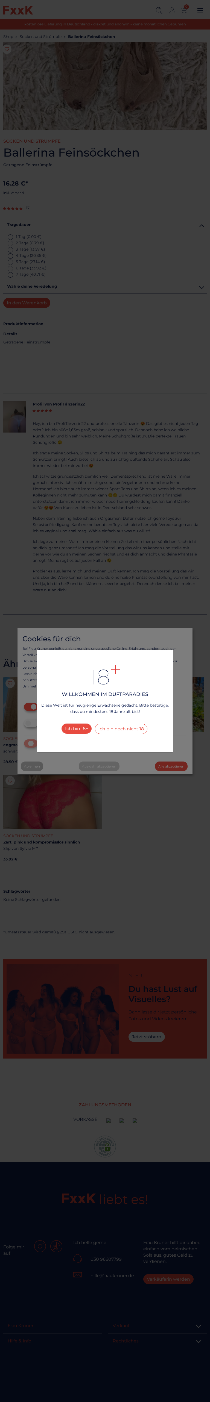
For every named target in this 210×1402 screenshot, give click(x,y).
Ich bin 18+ (76, 728)
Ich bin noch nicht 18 (121, 728)
